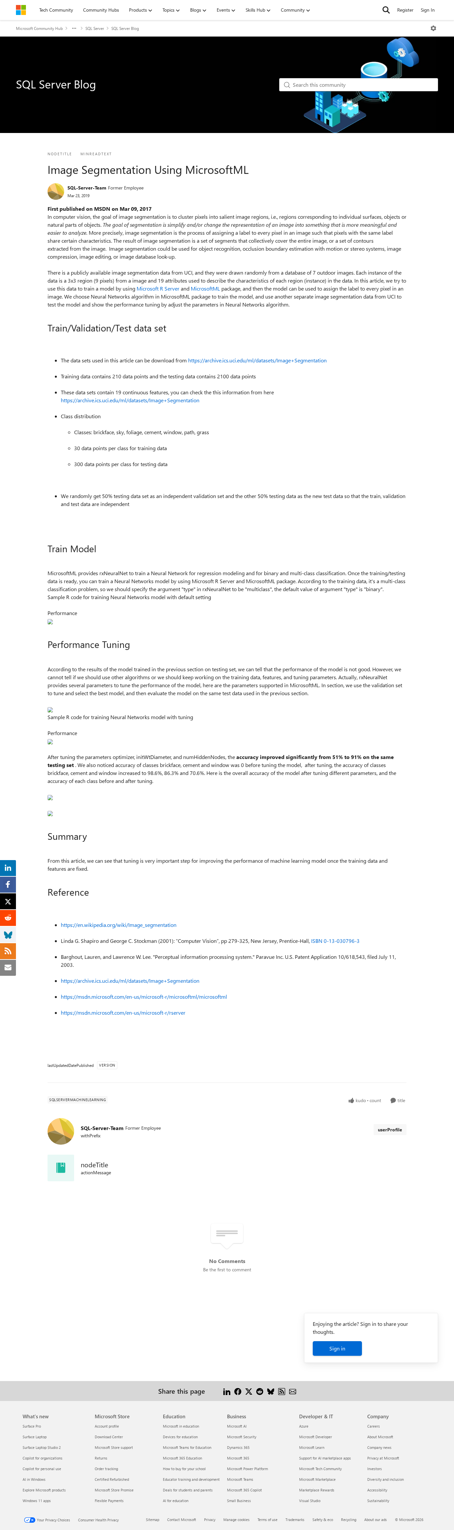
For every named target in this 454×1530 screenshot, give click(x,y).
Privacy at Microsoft (383, 1458)
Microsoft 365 (238, 1458)
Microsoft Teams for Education (187, 1447)
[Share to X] (248, 1390)
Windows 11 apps (37, 1500)
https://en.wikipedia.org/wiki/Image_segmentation (118, 924)
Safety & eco (322, 1519)
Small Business (239, 1500)
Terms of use (268, 1519)
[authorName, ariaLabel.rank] (56, 191)
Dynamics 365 (238, 1447)
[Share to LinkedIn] (226, 1390)
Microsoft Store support (114, 1447)
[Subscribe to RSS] (281, 1390)
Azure (303, 1426)
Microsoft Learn (311, 1447)
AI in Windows (34, 1479)
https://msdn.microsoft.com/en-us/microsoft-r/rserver (123, 1012)
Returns (101, 1458)
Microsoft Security (241, 1436)
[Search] (386, 10)
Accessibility (377, 1489)
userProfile (390, 1129)
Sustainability (378, 1500)
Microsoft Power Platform (247, 1468)
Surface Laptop (35, 1436)
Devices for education (180, 1436)
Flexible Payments (109, 1500)
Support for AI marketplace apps (325, 1458)
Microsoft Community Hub (39, 28)
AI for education (175, 1500)
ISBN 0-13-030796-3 (335, 940)
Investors (374, 1468)
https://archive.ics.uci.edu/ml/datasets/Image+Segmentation (257, 360)
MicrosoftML (206, 288)
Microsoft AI (237, 1426)
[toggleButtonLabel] (433, 28)
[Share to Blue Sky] (270, 1390)
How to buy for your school (184, 1468)
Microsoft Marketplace (317, 1479)
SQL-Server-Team (86, 188)
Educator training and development (191, 1479)
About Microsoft (380, 1436)
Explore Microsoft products (44, 1489)
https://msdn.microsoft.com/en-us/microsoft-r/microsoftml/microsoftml (144, 996)
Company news (379, 1447)
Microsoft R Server (159, 288)
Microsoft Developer (315, 1436)
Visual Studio (309, 1500)
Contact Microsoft (181, 1519)
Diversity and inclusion (385, 1479)
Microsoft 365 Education (182, 1458)
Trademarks (294, 1519)
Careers (373, 1426)
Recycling (348, 1519)
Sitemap (152, 1519)
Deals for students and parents (188, 1489)
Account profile (107, 1426)
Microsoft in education (181, 1426)
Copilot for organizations (42, 1458)
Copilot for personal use (42, 1468)
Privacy (209, 1519)
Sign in (337, 1348)
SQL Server (94, 28)
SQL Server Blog (125, 28)
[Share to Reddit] (259, 1390)
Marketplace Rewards (316, 1489)
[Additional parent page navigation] (74, 28)
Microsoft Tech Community (320, 1468)
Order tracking (106, 1468)
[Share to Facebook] (237, 1390)
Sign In (428, 10)
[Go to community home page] (21, 10)
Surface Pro (32, 1426)
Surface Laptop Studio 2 (42, 1447)
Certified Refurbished (112, 1479)
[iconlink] (61, 1168)
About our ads (375, 1519)
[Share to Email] (292, 1390)
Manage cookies (236, 1519)
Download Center (109, 1436)
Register (405, 10)
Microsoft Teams (240, 1479)
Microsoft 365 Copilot (244, 1489)
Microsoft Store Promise (114, 1489)
